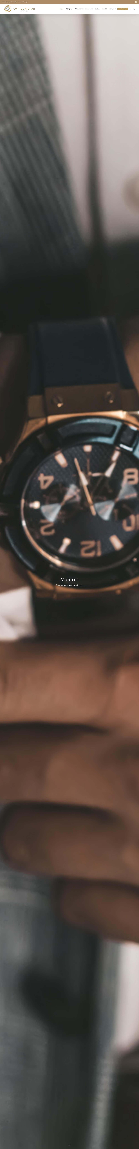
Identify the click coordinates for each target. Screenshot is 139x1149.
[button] (134, 9)
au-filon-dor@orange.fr (23, 2)
